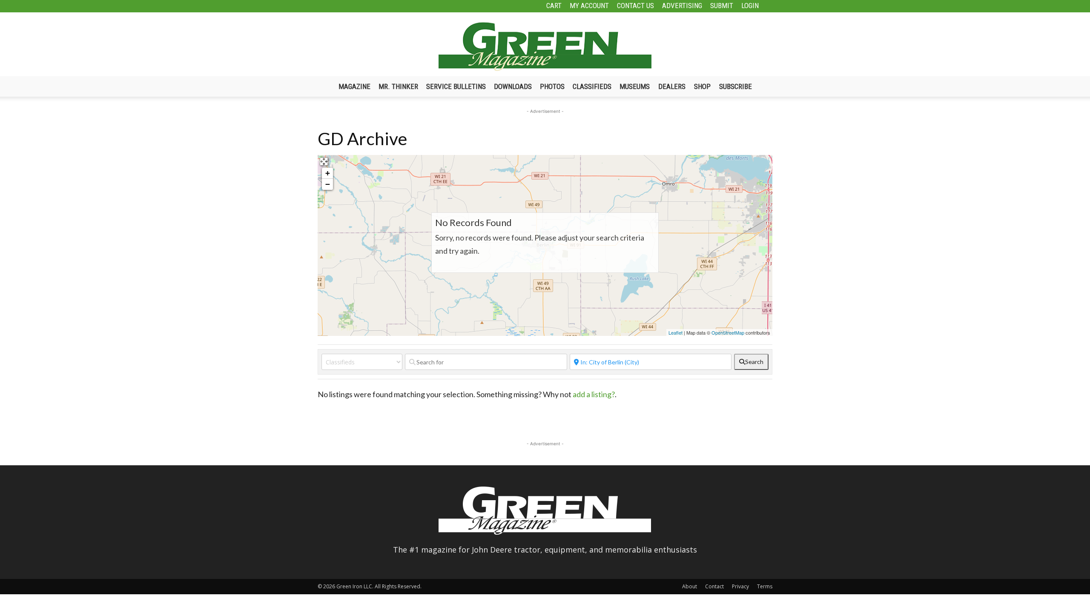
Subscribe (735, 86)
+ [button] (327, 173)
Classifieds (592, 86)
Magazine (354, 86)
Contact (714, 586)
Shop (702, 86)
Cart (554, 5)
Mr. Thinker (398, 86)
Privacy (740, 586)
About (689, 586)
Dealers (672, 86)
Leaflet (675, 332)
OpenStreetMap (727, 332)
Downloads (513, 86)
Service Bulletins (456, 86)
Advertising (682, 5)
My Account (589, 5)
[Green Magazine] (545, 46)
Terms (764, 586)
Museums (635, 86)
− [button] (327, 184)
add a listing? (594, 394)
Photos (552, 86)
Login (750, 5)
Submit (721, 5)
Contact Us (635, 5)
